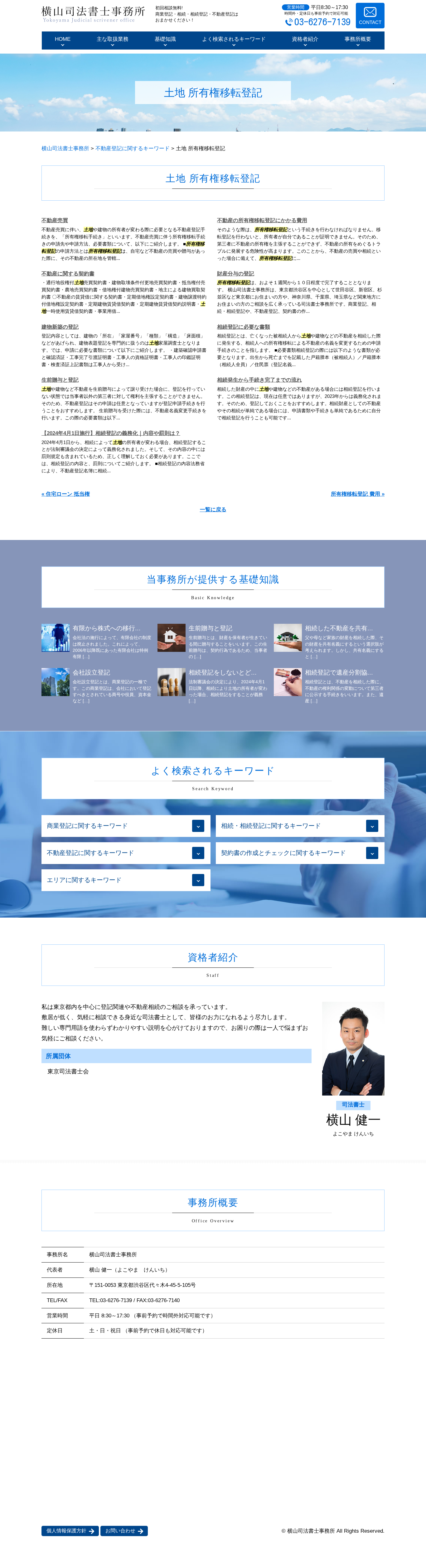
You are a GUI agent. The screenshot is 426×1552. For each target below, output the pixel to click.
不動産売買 (54, 220)
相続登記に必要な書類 (243, 327)
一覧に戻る (213, 510)
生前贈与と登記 (60, 380)
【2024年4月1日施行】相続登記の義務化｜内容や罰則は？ (110, 433)
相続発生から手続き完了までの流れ (259, 380)
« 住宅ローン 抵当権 (65, 494)
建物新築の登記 (60, 327)
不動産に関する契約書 (67, 274)
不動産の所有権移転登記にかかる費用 (262, 220)
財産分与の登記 (235, 274)
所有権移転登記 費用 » (358, 494)
